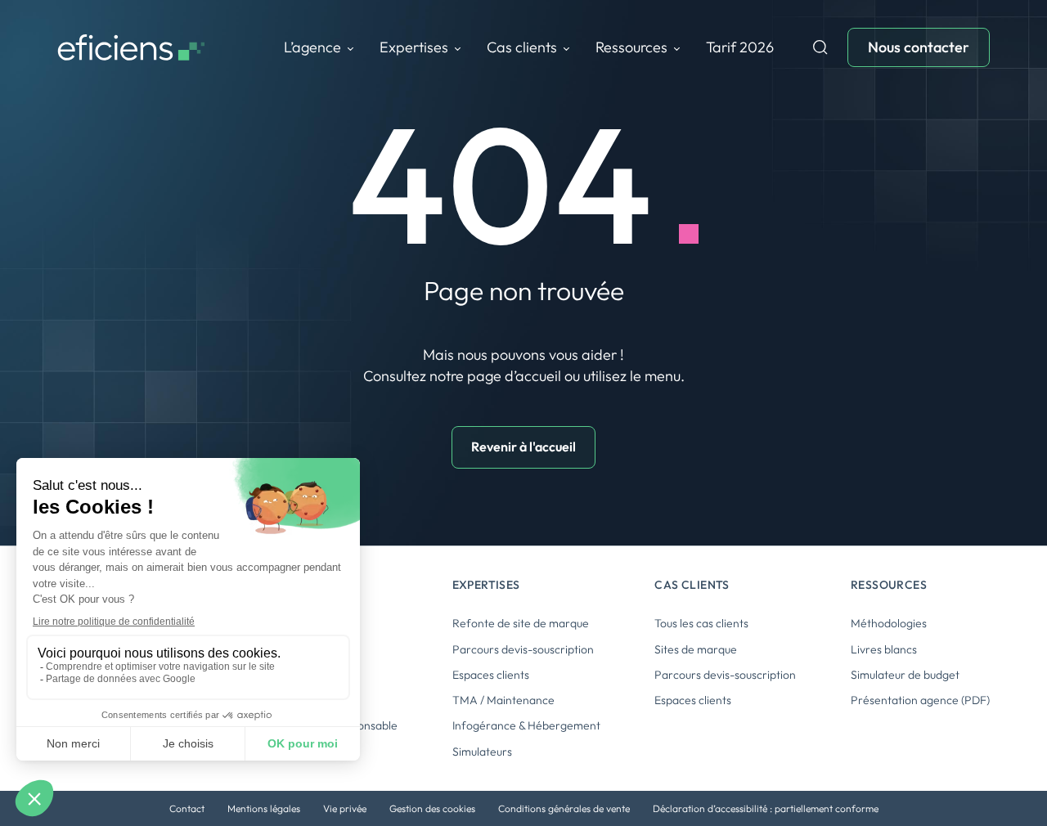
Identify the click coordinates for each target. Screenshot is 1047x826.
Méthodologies (889, 623)
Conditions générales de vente (564, 808)
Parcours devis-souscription (523, 649)
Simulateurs (482, 751)
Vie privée (344, 808)
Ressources (631, 47)
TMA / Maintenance (503, 700)
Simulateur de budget (905, 674)
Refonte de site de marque (520, 623)
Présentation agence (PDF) (920, 700)
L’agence (312, 47)
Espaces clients (490, 674)
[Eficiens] (130, 48)
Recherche (820, 47)
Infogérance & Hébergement (526, 725)
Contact (186, 808)
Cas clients (522, 47)
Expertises (414, 47)
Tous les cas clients (701, 623)
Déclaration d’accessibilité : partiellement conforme (765, 808)
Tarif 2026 (740, 47)
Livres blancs (884, 649)
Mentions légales (263, 808)
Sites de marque (695, 649)
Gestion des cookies (432, 808)
